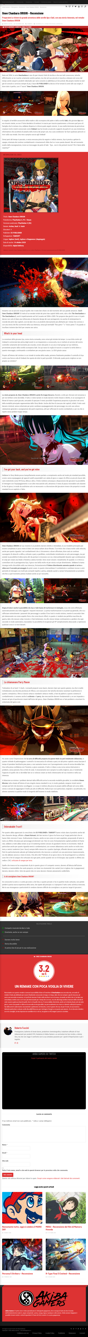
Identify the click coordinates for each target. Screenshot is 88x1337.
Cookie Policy (50, 1333)
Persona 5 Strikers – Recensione (17, 1273)
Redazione (29, 2)
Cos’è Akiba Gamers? (8, 2)
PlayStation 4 (52, 24)
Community (20, 2)
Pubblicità (61, 1333)
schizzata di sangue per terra (22, 860)
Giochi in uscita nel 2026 (60, 2)
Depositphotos (21, 1328)
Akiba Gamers (6, 7)
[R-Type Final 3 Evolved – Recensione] (66, 1270)
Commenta (6, 1125)
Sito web (5, 1161)
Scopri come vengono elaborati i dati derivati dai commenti (58, 1178)
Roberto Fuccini (8, 24)
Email (4, 1153)
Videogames (14, 7)
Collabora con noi (23, 1333)
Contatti (36, 2)
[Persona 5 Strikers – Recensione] (22, 1270)
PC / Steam (45, 24)
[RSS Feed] (66, 6)
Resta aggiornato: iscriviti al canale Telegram (18, 27)
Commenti (29, 24)
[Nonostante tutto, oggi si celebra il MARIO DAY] (22, 1223)
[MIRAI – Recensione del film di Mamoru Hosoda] (66, 1223)
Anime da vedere (46, 2)
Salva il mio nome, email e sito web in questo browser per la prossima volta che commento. (35, 1170)
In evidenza (39, 24)
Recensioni (22, 7)
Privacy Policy (37, 1333)
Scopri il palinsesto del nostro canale (44, 1058)
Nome (4, 1145)
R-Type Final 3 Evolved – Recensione (63, 1273)
